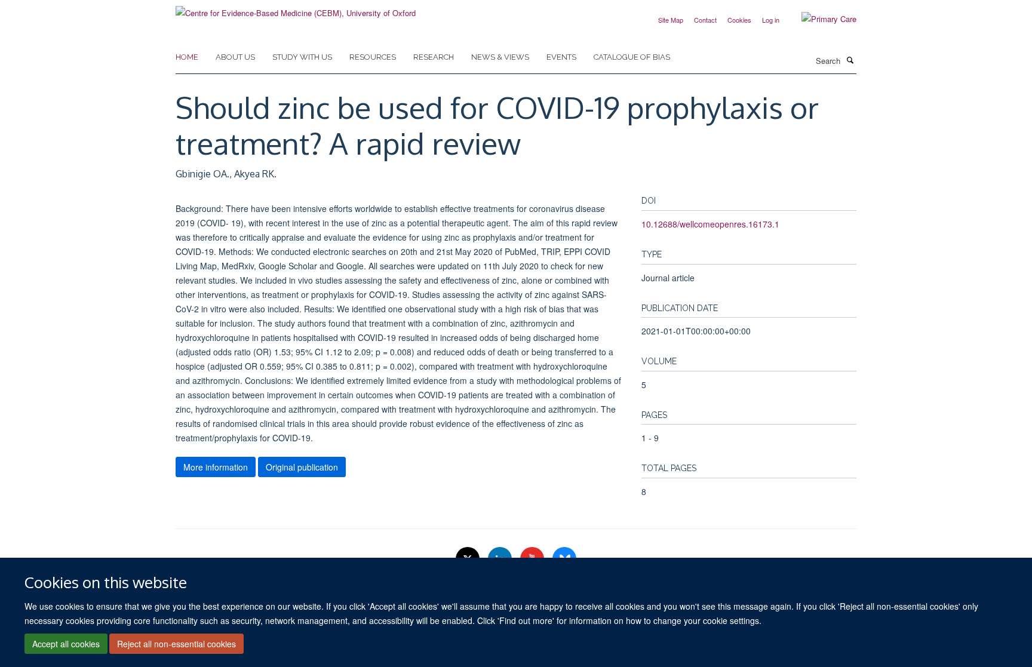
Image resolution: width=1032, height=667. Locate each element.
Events (561, 57)
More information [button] (215, 467)
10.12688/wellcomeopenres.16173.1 (710, 224)
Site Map (670, 19)
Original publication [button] (302, 467)
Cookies (739, 19)
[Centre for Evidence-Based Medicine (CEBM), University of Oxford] (296, 8)
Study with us (302, 57)
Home (187, 57)
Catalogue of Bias (632, 57)
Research (433, 57)
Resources (372, 57)
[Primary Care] (820, 19)
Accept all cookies (66, 644)
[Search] (849, 59)
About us (235, 57)
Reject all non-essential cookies (176, 644)
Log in (770, 19)
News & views (500, 57)
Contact (705, 19)
